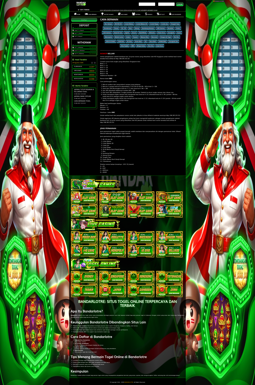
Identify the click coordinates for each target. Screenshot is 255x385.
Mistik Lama (119, 37)
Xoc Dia (150, 46)
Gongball (171, 33)
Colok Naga (154, 24)
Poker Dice (161, 33)
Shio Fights (124, 46)
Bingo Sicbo (141, 46)
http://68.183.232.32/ (123, 58)
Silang (137, 28)
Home (78, 14)
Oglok (127, 33)
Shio (130, 28)
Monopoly (108, 37)
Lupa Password (176, 14)
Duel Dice (159, 46)
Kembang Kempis (148, 28)
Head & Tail (118, 33)
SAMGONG (162, 41)
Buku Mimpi (124, 14)
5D (146, 41)
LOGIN (179, 4)
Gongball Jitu (173, 41)
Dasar (116, 28)
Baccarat (154, 37)
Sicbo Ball (138, 41)
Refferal (138, 14)
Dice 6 (134, 33)
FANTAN (121, 41)
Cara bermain (92, 14)
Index (128, 37)
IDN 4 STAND (110, 41)
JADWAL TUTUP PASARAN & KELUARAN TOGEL (84, 90)
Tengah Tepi (175, 24)
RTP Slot (162, 14)
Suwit (179, 33)
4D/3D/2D (118, 24)
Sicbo (178, 28)
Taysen (135, 37)
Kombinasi (107, 28)
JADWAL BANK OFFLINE (82, 96)
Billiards (152, 33)
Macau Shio (145, 37)
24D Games (161, 28)
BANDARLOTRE (128, 382)
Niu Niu (176, 37)
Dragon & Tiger (165, 37)
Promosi (149, 14)
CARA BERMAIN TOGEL (82, 101)
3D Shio (129, 41)
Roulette (170, 28)
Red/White (142, 33)
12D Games (107, 33)
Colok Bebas (129, 24)
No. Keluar (108, 24)
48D (132, 46)
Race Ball (153, 41)
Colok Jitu (164, 24)
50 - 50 (123, 28)
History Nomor (108, 14)
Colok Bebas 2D (141, 24)
